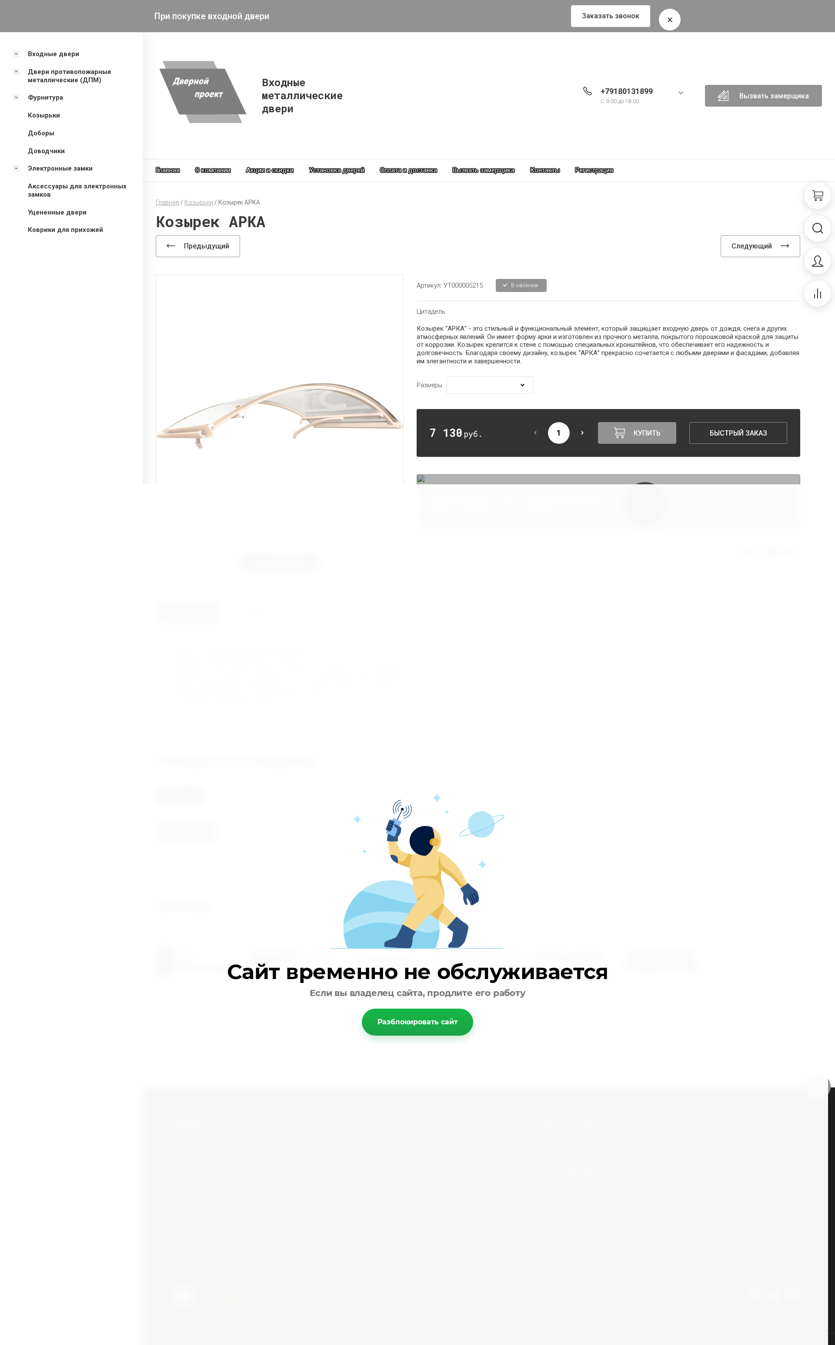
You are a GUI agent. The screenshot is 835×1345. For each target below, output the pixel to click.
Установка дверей (336, 170)
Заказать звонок (610, 16)
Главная (168, 170)
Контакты (545, 170)
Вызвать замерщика (483, 170)
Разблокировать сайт (417, 1022)
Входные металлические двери (302, 95)
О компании (212, 170)
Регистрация (594, 170)
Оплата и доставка (408, 170)
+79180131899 (627, 91)
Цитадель (431, 311)
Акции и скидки (270, 170)
